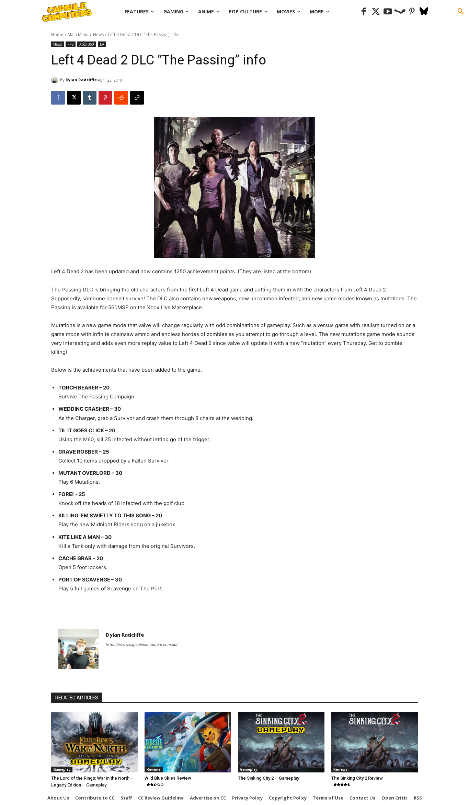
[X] (74, 98)
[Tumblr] (89, 98)
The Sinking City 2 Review (357, 778)
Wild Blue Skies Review (168, 778)
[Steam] (400, 12)
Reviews (154, 769)
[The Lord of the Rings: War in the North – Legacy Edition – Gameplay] (94, 742)
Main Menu (78, 34)
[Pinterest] (412, 12)
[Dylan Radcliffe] (55, 79)
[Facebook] (363, 12)
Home (57, 34)
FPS (70, 44)
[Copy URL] (137, 98)
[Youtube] (388, 12)
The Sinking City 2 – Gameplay (268, 778)
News (98, 34)
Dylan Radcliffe (81, 79)
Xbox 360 (86, 44)
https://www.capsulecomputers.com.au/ (142, 644)
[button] (461, 11)
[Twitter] (375, 12)
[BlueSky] (424, 12)
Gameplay (61, 769)
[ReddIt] (121, 98)
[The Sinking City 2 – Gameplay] (281, 742)
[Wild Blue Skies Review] (188, 742)
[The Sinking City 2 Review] (374, 742)
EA (102, 44)
